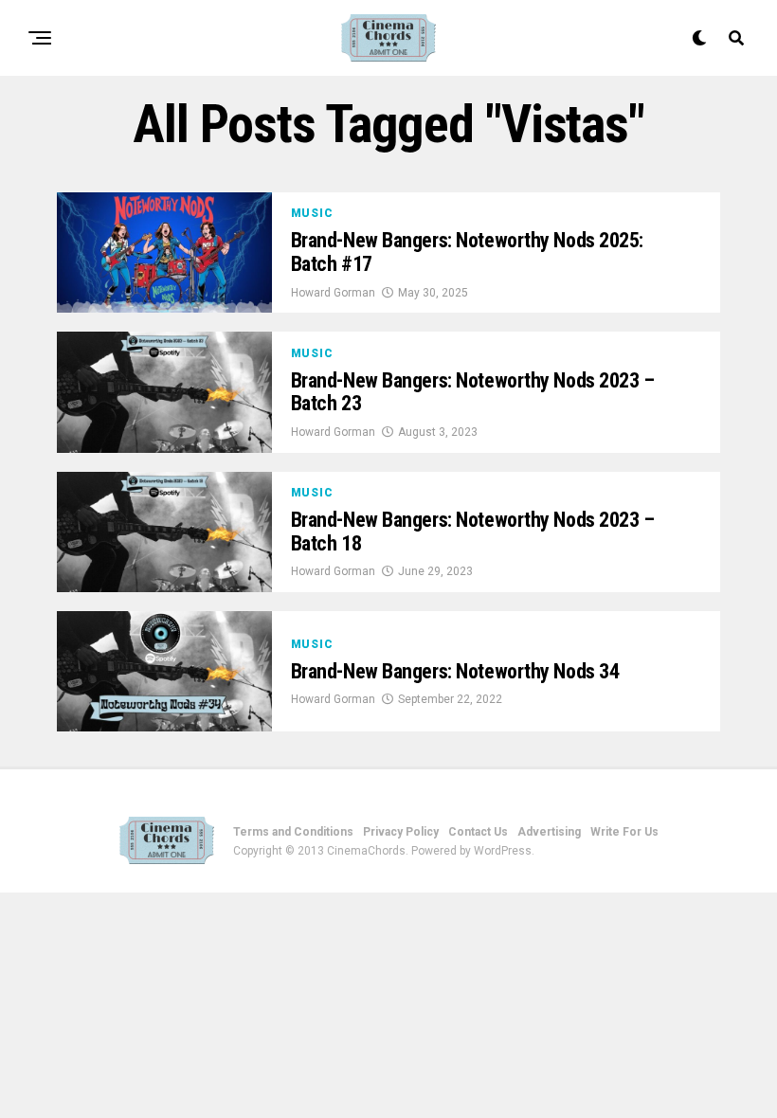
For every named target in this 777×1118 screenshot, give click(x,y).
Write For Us (624, 831)
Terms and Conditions (293, 831)
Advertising (549, 831)
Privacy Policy (401, 831)
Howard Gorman (333, 292)
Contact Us (478, 831)
